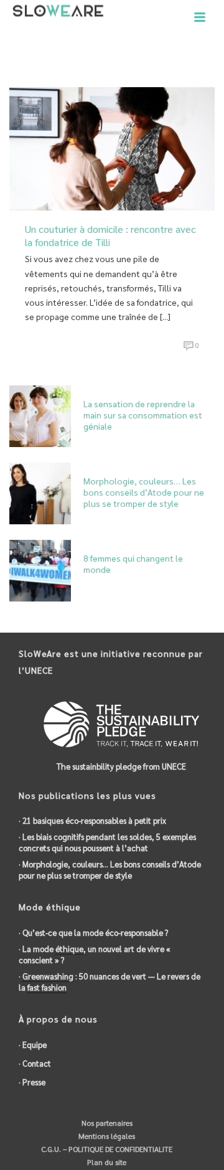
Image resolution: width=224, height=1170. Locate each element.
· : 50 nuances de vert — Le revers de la (109, 982)
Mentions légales (106, 1136)
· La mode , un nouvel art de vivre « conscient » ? (94, 954)
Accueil (61, 63)
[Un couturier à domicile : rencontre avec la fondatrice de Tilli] (112, 147)
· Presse (32, 1082)
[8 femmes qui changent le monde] (40, 569)
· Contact (35, 1063)
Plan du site (105, 1162)
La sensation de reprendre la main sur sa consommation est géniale (142, 415)
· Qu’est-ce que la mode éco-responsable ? (93, 932)
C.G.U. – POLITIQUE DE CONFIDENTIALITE (105, 1149)
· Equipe (33, 1044)
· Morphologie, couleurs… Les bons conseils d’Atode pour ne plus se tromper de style (110, 869)
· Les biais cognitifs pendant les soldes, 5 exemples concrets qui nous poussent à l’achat (107, 842)
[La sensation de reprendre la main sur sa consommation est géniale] (40, 415)
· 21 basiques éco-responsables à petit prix (92, 820)
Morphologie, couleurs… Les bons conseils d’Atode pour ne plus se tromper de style (143, 492)
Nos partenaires (106, 1123)
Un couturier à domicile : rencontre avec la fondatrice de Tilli (110, 235)
